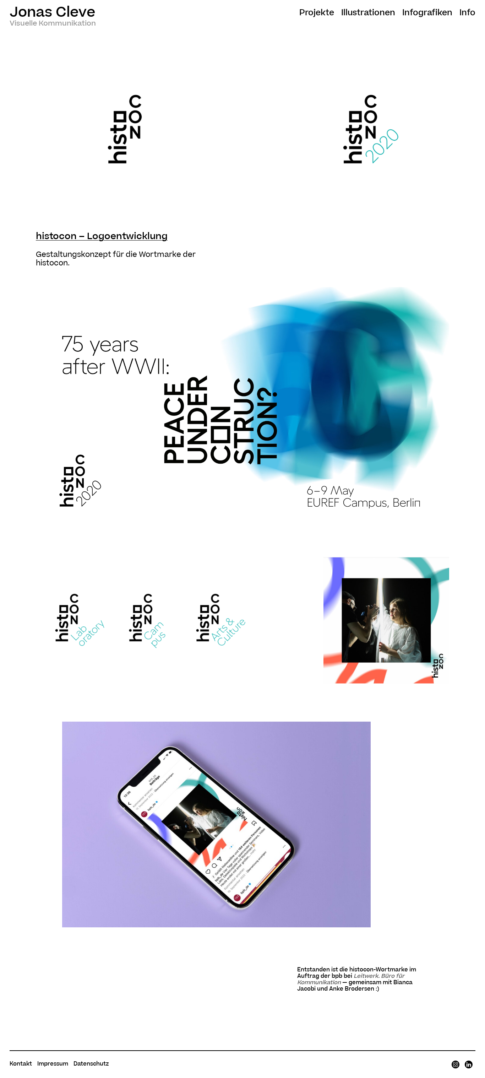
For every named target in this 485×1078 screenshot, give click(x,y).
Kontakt (21, 1064)
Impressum (52, 1064)
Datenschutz (91, 1064)
